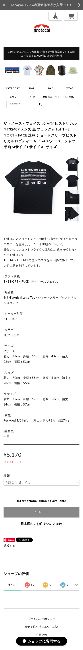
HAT (32, 88)
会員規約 (41, 634)
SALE (13, 96)
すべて (12, 584)
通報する (9, 545)
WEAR (70, 88)
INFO (32, 96)
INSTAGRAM (51, 96)
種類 (7, 475)
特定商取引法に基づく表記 (41, 626)
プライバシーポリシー (41, 618)
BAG (51, 88)
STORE (70, 96)
